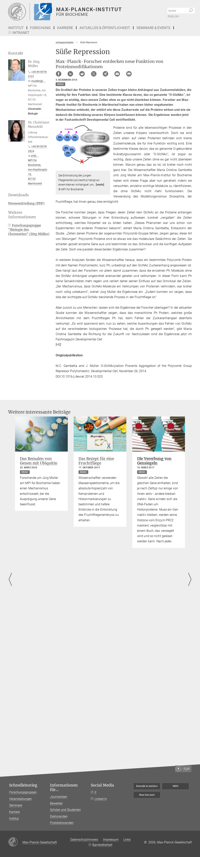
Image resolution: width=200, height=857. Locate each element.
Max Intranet (147, 794)
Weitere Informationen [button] (22, 214)
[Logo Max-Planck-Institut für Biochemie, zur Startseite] (81, 11)
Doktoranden (59, 816)
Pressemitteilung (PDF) (26, 203)
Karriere (14, 812)
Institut (14, 818)
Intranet (20, 32)
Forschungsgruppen (23, 792)
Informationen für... (64, 787)
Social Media (102, 785)
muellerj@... (38, 81)
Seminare (15, 805)
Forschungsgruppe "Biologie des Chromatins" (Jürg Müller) (28, 229)
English (173, 16)
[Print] (129, 74)
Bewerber (56, 803)
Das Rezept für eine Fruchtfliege (96, 460)
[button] (106, 168)
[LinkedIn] (70, 74)
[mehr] (100, 184)
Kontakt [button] (15, 53)
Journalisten (58, 797)
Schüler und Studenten (65, 810)
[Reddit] (82, 74)
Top (186, 769)
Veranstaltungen (20, 799)
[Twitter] (94, 74)
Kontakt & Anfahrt (147, 786)
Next (190, 580)
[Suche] (191, 10)
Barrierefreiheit (102, 845)
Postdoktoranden (62, 823)
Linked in (101, 799)
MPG (175, 786)
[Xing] (105, 74)
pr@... (35, 155)
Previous (10, 580)
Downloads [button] (18, 195)
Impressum (111, 839)
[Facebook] (59, 74)
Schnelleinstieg (23, 785)
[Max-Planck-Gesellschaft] (15, 842)
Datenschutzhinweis (84, 839)
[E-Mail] (117, 74)
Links (127, 839)
